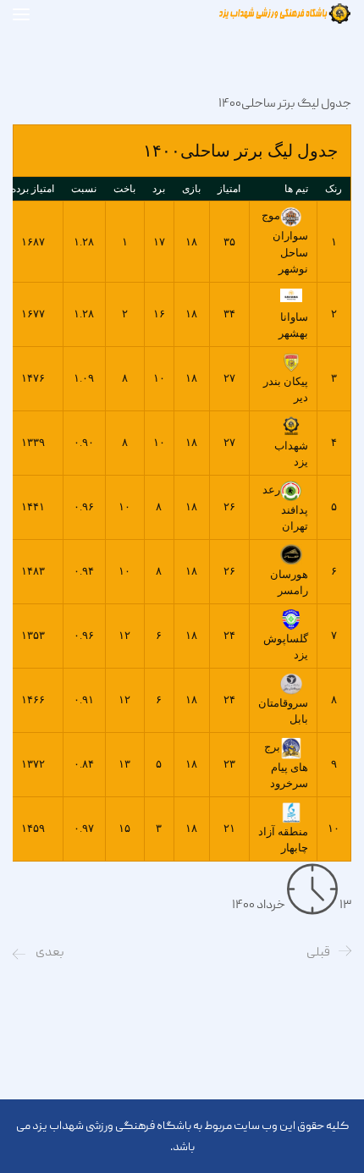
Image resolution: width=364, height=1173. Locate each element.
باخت (124, 189)
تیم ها (296, 189)
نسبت (84, 189)
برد (158, 189)
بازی (191, 189)
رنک (333, 189)
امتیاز (229, 189)
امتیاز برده (32, 189)
